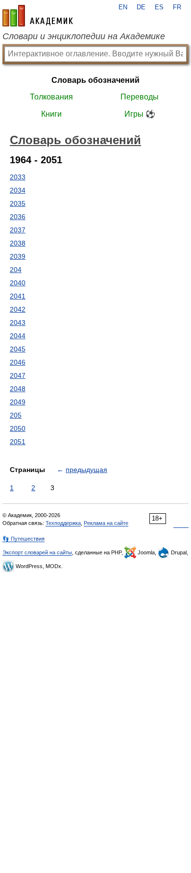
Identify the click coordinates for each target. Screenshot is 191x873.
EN (123, 7)
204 (16, 270)
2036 (17, 217)
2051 (17, 442)
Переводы (139, 97)
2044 (17, 336)
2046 (17, 362)
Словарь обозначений (95, 80)
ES (159, 7)
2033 (17, 177)
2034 (17, 190)
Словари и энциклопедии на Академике (83, 36)
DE (141, 7)
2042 (17, 309)
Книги (51, 114)
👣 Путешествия (23, 539)
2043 (17, 322)
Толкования (51, 97)
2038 (17, 243)
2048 (17, 389)
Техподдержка (63, 523)
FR (177, 7)
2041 (17, 296)
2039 (17, 256)
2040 (17, 283)
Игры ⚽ (139, 114)
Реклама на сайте (106, 523)
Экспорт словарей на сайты (37, 552)
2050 (17, 428)
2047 (17, 375)
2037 (17, 230)
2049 (17, 402)
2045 (17, 349)
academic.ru (37, 15)
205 (16, 415)
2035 (17, 203)
